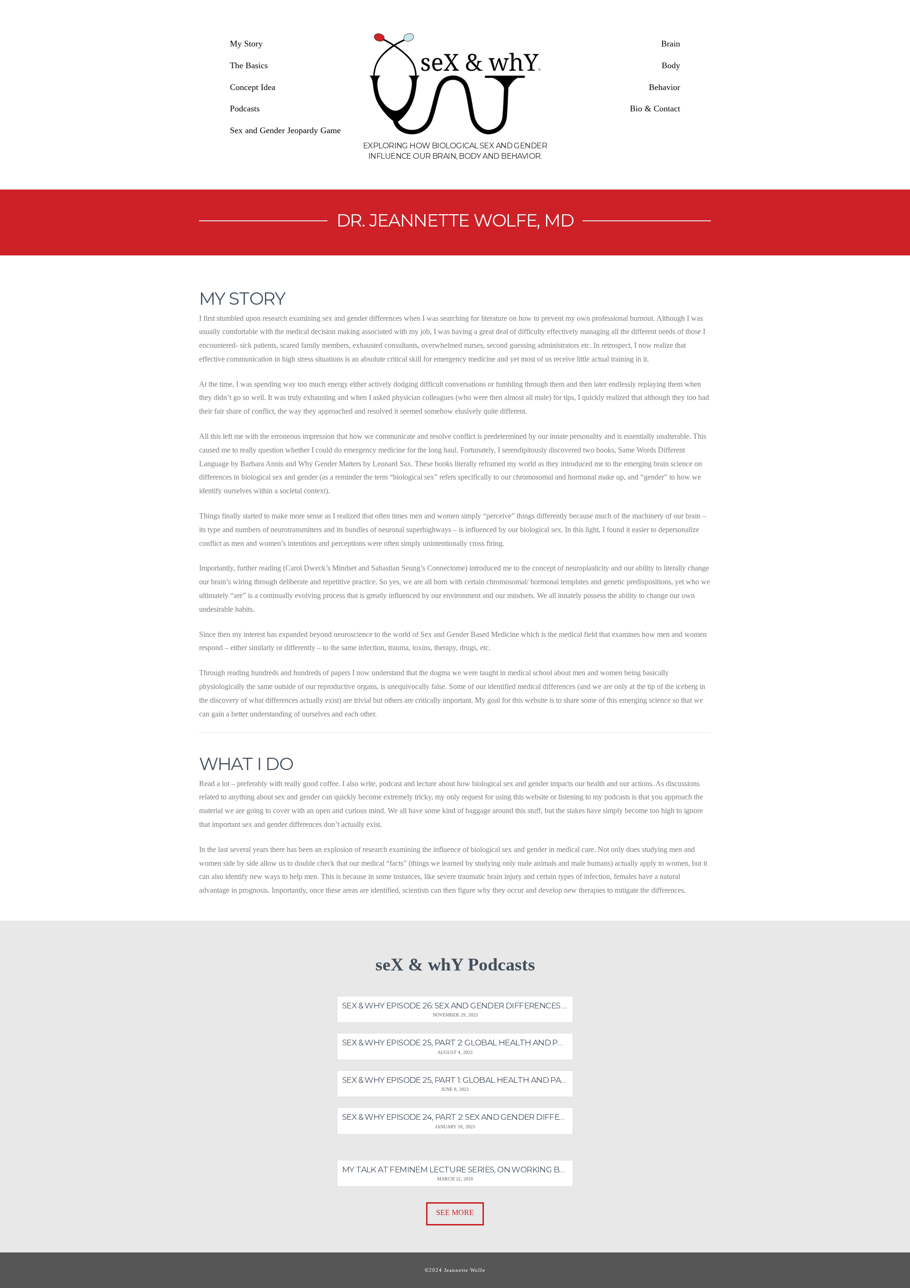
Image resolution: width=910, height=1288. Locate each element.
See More (455, 1212)
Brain (670, 43)
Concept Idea (252, 87)
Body (671, 65)
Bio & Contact (655, 108)
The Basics (249, 65)
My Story (246, 43)
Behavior (664, 87)
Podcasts (245, 108)
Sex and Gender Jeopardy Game (285, 130)
